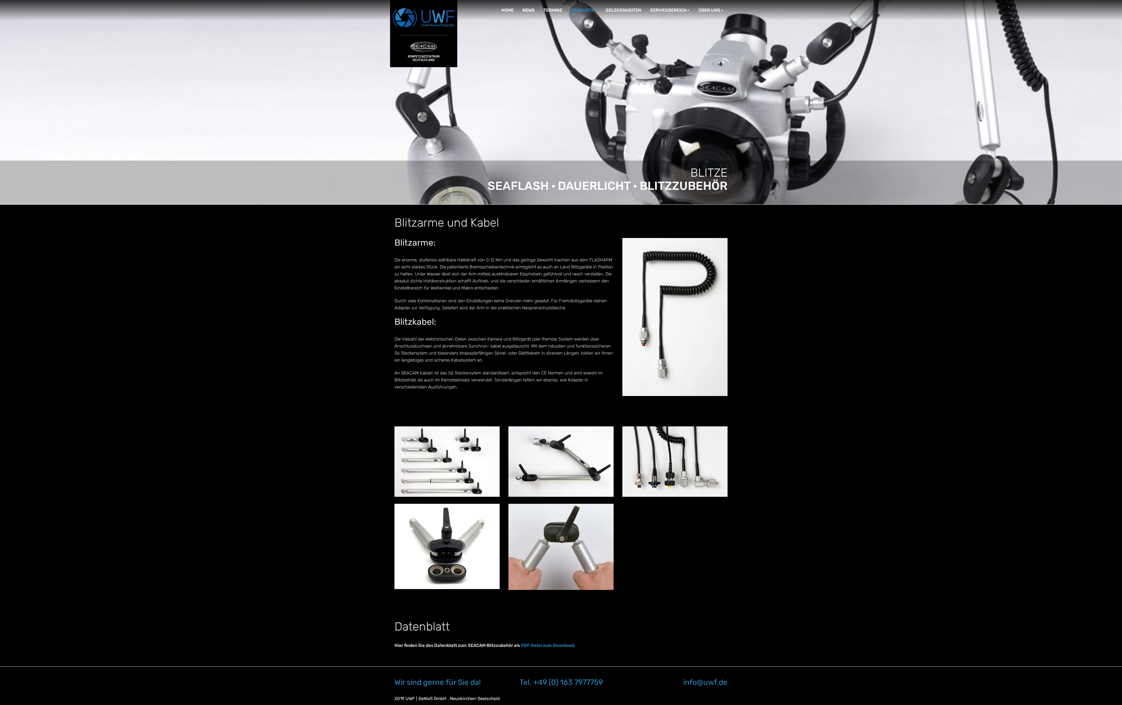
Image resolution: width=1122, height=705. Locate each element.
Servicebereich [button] (668, 10)
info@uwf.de (705, 682)
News (528, 10)
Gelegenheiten (623, 10)
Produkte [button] (582, 10)
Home (507, 10)
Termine (552, 10)
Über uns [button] (709, 10)
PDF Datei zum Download (547, 645)
